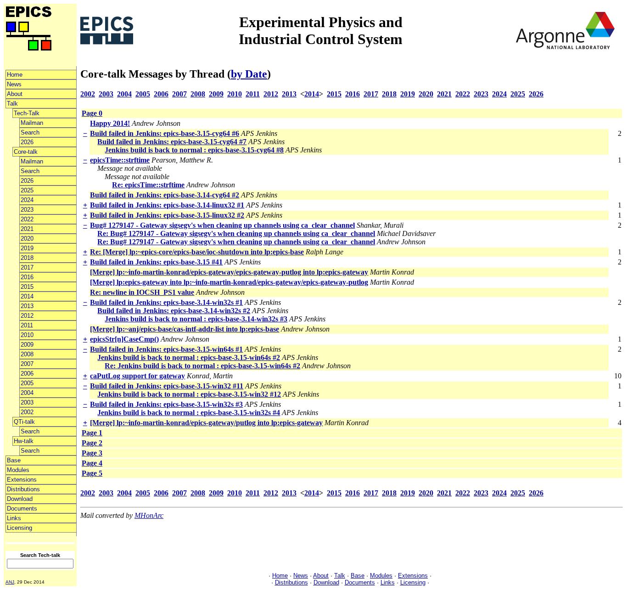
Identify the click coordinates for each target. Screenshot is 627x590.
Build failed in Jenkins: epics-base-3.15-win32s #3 (166, 404)
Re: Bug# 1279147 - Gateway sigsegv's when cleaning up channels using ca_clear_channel (236, 233)
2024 (27, 200)
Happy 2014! (110, 123)
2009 (27, 344)
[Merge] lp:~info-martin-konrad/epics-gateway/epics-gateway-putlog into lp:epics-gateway (229, 272)
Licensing (19, 527)
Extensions (22, 479)
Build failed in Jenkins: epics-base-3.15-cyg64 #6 (164, 133)
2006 (27, 373)
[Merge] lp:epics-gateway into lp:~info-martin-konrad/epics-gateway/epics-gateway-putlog (229, 282)
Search (30, 132)
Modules (18, 469)
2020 (27, 238)
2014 (27, 296)
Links (14, 518)
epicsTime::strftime (120, 160)
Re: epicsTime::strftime (148, 185)
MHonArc (148, 515)
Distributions (23, 489)
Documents (22, 508)
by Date (249, 74)
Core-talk (26, 151)
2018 (27, 257)
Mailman (32, 122)
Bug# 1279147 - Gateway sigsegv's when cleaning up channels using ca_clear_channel (222, 225)
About (14, 93)
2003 (27, 402)
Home (14, 74)
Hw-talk (24, 441)
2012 (27, 315)
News (14, 84)
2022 (27, 219)
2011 (27, 325)
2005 (27, 383)
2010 (27, 335)
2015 (27, 286)
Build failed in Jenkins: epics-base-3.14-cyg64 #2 (164, 195)
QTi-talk (24, 421)
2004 (27, 392)
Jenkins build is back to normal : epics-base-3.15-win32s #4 (188, 412)
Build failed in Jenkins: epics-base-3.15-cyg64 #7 (171, 142)
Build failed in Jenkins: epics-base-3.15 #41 (156, 262)
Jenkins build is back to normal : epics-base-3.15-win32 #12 (189, 394)
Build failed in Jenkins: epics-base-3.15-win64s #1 (166, 349)
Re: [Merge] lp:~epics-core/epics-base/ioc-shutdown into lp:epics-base (197, 252)
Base (14, 460)
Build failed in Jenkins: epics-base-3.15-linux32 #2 (167, 215)
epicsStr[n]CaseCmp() (124, 339)
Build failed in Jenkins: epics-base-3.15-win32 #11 (166, 386)
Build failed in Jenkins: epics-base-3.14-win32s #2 (173, 311)
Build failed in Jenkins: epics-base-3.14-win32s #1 (166, 302)
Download (20, 498)
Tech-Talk (26, 113)
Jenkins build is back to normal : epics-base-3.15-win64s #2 (188, 357)
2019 (27, 248)
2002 (27, 412)
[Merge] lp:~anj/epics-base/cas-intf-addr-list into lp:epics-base (184, 329)
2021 (27, 228)
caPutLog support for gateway (137, 376)
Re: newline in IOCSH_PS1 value (142, 292)
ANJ (10, 581)
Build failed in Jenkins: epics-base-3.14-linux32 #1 (167, 205)
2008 (27, 354)
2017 (27, 267)
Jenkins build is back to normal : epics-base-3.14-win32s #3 (196, 319)
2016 (27, 277)
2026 (27, 142)
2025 (27, 190)
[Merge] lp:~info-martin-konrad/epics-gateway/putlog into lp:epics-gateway (206, 423)
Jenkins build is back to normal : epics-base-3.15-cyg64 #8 (194, 150)
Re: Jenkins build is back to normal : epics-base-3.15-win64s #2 (202, 366)
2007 (27, 363)
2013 (27, 306)
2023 (27, 209)
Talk (12, 103)
